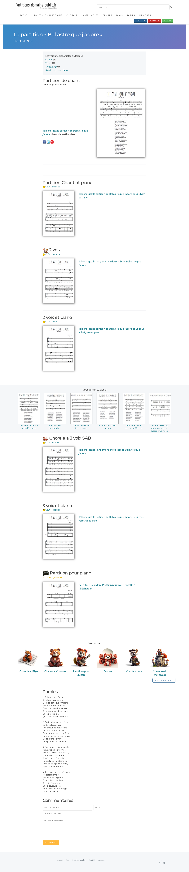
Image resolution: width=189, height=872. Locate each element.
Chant (48, 59)
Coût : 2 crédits (52, 187)
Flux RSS (92, 860)
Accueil (25, 15)
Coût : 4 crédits (52, 442)
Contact (101, 860)
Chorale (72, 15)
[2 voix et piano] (53, 63)
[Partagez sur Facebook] (44, 142)
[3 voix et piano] (58, 66)
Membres (145, 15)
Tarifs (131, 15)
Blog (119, 15)
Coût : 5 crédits (52, 510)
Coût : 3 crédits (52, 321)
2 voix (48, 63)
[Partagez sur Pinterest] (52, 142)
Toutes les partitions (48, 15)
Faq (67, 860)
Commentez (51, 842)
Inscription (155, 20)
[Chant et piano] (54, 59)
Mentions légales (79, 860)
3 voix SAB (51, 66)
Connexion (141, 20)
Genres (107, 15)
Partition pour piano (56, 70)
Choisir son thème (164, 680)
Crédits (168, 20)
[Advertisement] (67, 108)
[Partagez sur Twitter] (48, 142)
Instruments (90, 15)
